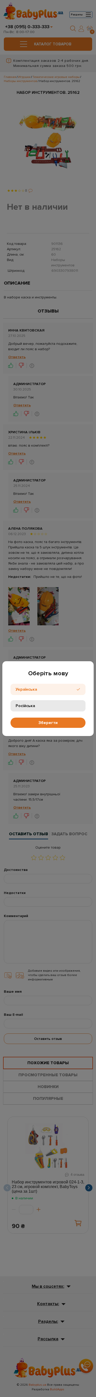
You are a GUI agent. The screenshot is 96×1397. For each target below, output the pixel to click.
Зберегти (48, 722)
